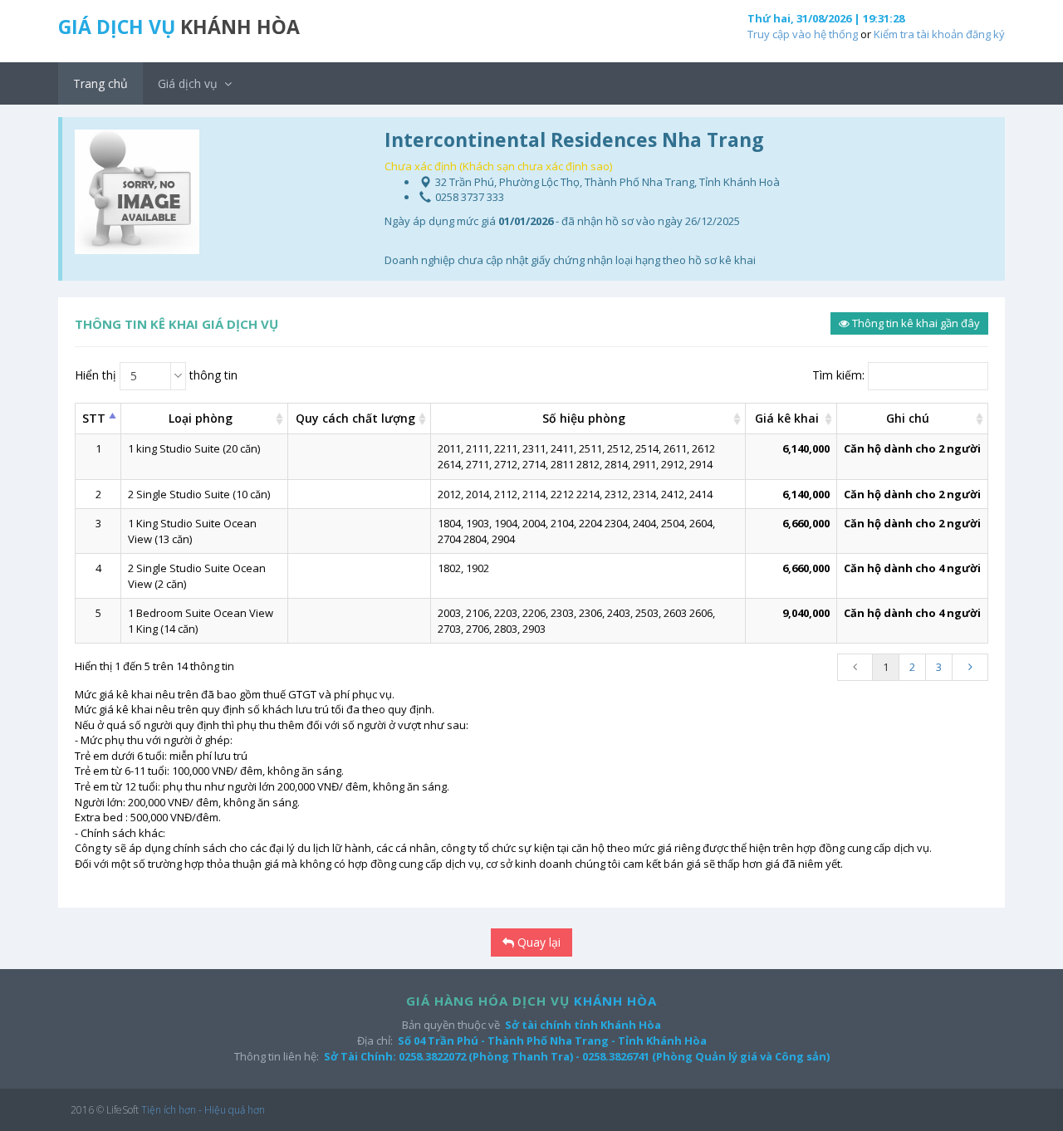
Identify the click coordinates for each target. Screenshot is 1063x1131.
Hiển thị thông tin (156, 375)
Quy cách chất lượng (355, 418)
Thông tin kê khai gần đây (915, 323)
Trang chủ (100, 83)
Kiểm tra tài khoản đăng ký (939, 34)
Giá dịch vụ (189, 83)
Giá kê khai (787, 418)
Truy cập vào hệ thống (802, 34)
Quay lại (537, 942)
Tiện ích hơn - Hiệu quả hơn (203, 1110)
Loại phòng (201, 418)
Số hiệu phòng (583, 418)
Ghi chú (907, 418)
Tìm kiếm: (838, 375)
